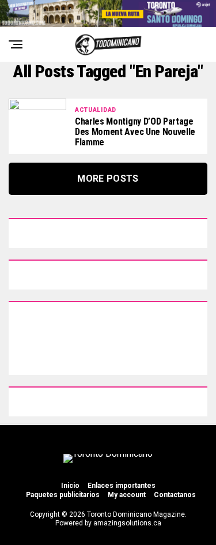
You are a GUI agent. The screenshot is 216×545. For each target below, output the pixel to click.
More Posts (107, 178)
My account (127, 495)
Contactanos (175, 495)
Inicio (70, 486)
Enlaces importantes (122, 486)
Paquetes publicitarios (63, 495)
